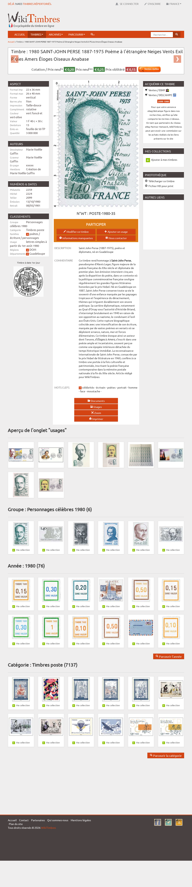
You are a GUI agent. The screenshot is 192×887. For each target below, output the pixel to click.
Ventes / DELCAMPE (160, 95)
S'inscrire (154, 3)
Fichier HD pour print (160, 186)
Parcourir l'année (170, 656)
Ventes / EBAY (157, 90)
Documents (97, 400)
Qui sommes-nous (57, 820)
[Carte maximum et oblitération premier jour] (81, 454)
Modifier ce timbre (77, 231)
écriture (15, 237)
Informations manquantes (77, 238)
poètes (33, 234)
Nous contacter (117, 238)
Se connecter (129, 3)
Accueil (19, 34)
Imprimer (97, 418)
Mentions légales (81, 820)
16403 (18, 3)
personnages (30, 237)
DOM (32, 249)
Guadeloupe (37, 253)
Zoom (97, 412)
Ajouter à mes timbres (164, 159)
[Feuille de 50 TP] (141, 454)
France (174, 3)
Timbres (36, 34)
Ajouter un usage (117, 231)
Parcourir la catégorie (167, 755)
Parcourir (75, 34)
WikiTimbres (48, 827)
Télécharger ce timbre (161, 181)
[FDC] (21, 454)
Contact (24, 820)
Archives (55, 34)
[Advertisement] (116, 19)
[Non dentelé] (21, 484)
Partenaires (38, 820)
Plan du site (16, 824)
